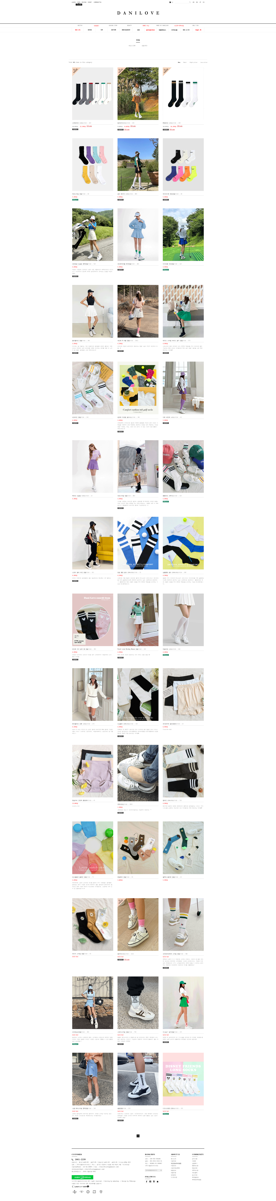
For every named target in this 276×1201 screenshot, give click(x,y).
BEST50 (80, 25)
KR (193, 2)
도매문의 (173, 1175)
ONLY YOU (195, 25)
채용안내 (173, 1170)
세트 (138, 30)
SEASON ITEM (113, 25)
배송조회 (194, 1168)
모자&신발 (174, 30)
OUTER (90, 30)
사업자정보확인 (175, 1168)
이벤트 (194, 1161)
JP (200, 2)
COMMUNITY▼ (97, 2)
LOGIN (73, 2)
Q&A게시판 (195, 1165)
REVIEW (84, 2)
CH (203, 2)
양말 (143, 45)
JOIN (78, 2)
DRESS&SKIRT (126, 30)
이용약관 (173, 1161)
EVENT (90, 2)
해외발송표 (195, 1177)
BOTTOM (113, 30)
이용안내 (173, 1165)
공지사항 (194, 1159)
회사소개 (173, 1159)
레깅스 (131, 45)
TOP (102, 30)
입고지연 (194, 1175)
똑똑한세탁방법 (196, 1179)
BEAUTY (129, 25)
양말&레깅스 (162, 30)
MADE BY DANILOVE (162, 25)
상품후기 (194, 1163)
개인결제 (194, 1172)
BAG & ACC (186, 30)
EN (197, 2)
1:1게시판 (174, 1177)
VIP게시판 (195, 1170)
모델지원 (173, 1172)
